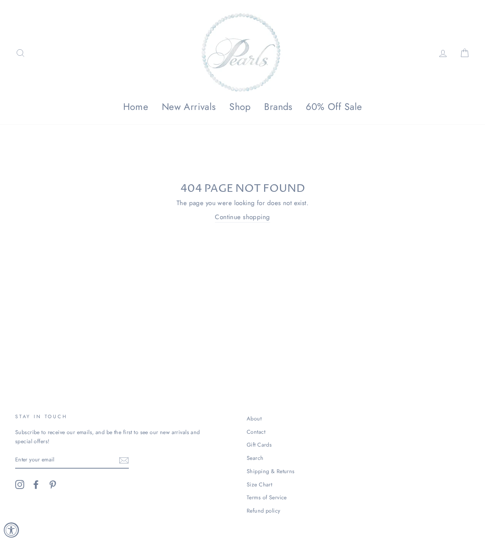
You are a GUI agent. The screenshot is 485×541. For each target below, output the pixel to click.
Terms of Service (267, 497)
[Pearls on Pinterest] (52, 484)
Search (255, 458)
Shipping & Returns (271, 471)
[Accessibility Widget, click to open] (11, 530)
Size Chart (259, 484)
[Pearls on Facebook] (36, 484)
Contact (256, 432)
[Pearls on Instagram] (19, 484)
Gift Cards (259, 444)
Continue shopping (242, 216)
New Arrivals (189, 106)
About (254, 418)
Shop (240, 106)
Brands (278, 106)
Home (136, 106)
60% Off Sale (334, 106)
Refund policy (263, 510)
